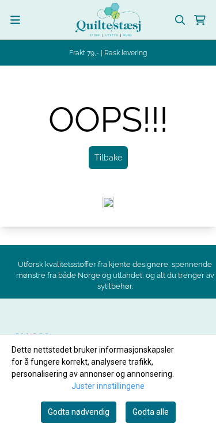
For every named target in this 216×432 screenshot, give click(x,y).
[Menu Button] (15, 20)
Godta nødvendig (78, 411)
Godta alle (150, 411)
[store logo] (108, 20)
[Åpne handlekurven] (200, 20)
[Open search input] (180, 20)
